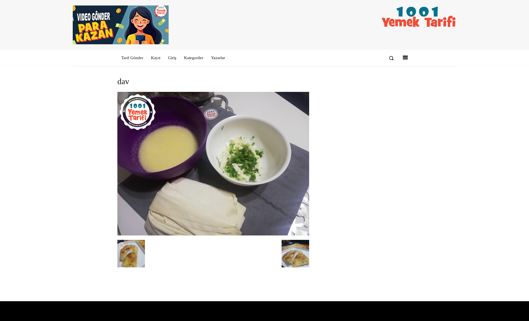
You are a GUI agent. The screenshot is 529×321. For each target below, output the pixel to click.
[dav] (213, 234)
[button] (391, 58)
